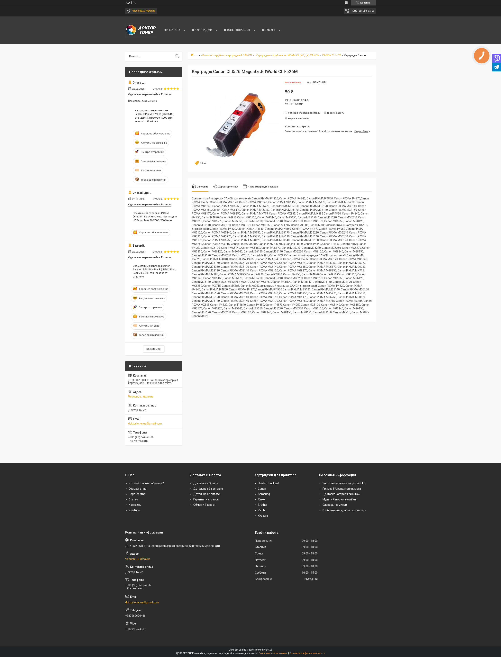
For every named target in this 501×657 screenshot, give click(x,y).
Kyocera (263, 515)
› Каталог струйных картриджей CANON (226, 55)
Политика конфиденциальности (307, 653)
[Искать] (177, 56)
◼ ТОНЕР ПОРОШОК (237, 30)
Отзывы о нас (137, 488)
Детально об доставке (208, 488)
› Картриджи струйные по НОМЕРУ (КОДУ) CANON (287, 55)
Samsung (264, 494)
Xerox (261, 499)
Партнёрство (137, 494)
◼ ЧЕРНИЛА (172, 30)
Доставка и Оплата (205, 483)
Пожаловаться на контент (273, 653)
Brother (262, 504)
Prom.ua (267, 649)
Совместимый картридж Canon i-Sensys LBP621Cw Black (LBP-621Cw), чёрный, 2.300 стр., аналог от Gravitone (154, 271)
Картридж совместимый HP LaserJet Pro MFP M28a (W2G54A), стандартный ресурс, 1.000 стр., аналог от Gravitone (154, 116)
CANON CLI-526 (331, 55)
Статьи (133, 499)
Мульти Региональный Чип (340, 499)
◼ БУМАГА (268, 30)
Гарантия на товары (206, 499)
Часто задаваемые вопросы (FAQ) (345, 483)
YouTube (134, 510)
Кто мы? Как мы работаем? (146, 483)
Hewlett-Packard (268, 483)
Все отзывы (153, 348)
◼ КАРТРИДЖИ (202, 30)
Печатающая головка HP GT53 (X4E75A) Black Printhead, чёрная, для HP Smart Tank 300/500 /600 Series (155, 217)
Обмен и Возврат (204, 504)
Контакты (135, 504)
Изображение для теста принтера (344, 510)
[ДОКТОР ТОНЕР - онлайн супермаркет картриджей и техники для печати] (141, 30)
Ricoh (261, 510)
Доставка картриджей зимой (341, 494)
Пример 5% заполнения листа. (342, 488)
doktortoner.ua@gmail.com (145, 423)
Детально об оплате (206, 494)
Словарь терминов (335, 504)
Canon (262, 488)
